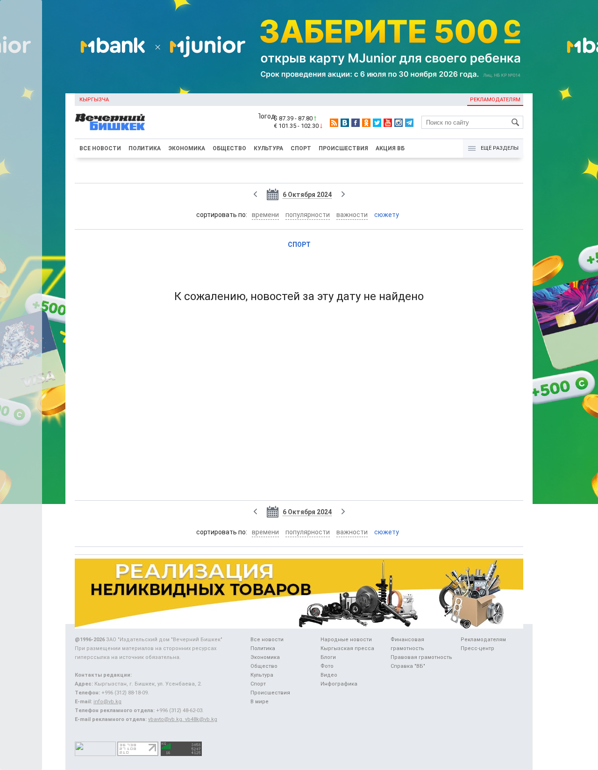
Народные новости (346, 640)
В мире (259, 702)
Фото (327, 666)
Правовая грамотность (421, 657)
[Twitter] (377, 123)
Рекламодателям (495, 100)
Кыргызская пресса (347, 648)
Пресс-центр (477, 648)
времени (265, 214)
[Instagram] (398, 123)
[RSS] (334, 123)
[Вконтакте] (345, 123)
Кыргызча (94, 100)
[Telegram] (409, 123)
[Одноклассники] (366, 123)
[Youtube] (388, 123)
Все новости (100, 148)
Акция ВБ (390, 148)
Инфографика (338, 684)
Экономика (186, 148)
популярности (307, 214)
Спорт (301, 148)
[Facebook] (355, 123)
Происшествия (343, 148)
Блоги (328, 657)
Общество (229, 148)
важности (352, 214)
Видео (328, 675)
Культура (268, 148)
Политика (144, 148)
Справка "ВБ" (408, 666)
